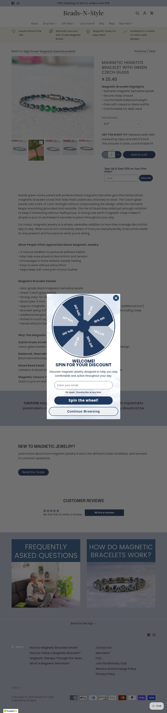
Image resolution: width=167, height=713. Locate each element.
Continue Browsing (83, 411)
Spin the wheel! (83, 400)
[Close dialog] (116, 298)
